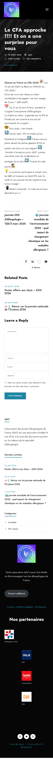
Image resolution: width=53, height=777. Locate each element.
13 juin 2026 (10, 491)
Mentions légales (25, 607)
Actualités (12, 522)
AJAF (30, 55)
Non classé (14, 59)
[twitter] (26, 736)
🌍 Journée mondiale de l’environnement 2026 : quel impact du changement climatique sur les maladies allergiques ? (25, 499)
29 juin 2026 (11, 302)
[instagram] (33, 736)
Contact (10, 607)
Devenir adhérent (16, 593)
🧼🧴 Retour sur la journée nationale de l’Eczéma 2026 (26, 308)
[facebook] (20, 736)
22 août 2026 (12, 286)
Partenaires (40, 607)
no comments (34, 59)
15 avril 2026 (14, 55)
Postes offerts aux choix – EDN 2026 (23, 291)
